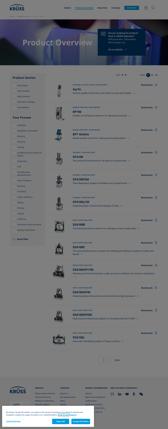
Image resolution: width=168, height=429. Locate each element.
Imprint (73, 415)
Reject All (60, 421)
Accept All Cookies (81, 421)
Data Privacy (63, 415)
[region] (48, 416)
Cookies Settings (13, 421)
